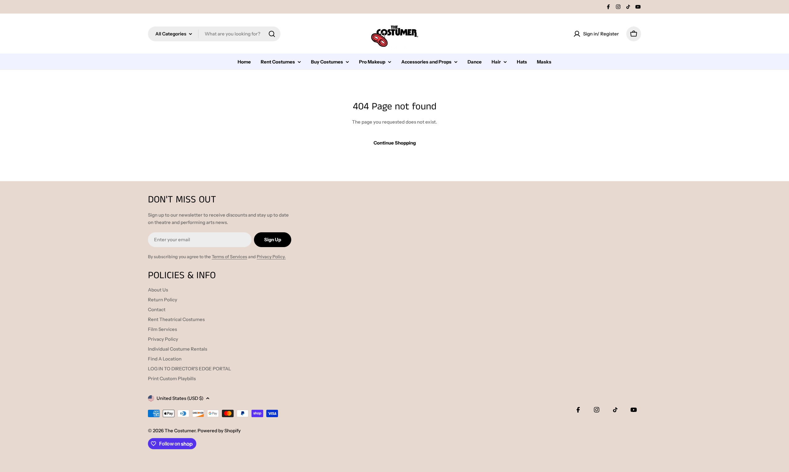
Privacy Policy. (271, 256)
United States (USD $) (180, 398)
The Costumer (180, 430)
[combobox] (214, 33)
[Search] (272, 34)
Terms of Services (229, 256)
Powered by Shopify (219, 430)
